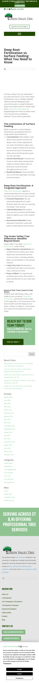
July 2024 (7, 435)
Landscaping (8, 463)
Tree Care (7, 476)
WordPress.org (9, 500)
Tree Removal (8, 479)
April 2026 (7, 407)
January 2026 (8, 416)
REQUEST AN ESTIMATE (19, 27)
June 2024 (7, 439)
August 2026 (8, 397)
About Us (5, 594)
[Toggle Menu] (19, 34)
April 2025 (7, 423)
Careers (4, 616)
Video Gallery (6, 613)
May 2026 (7, 403)
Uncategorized (9, 482)
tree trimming (22, 566)
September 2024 (9, 429)
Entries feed (8, 494)
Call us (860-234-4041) (13, 632)
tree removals (20, 557)
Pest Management (10, 470)
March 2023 (8, 451)
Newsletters (8, 466)
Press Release (8, 473)
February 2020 (9, 455)
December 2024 (9, 426)
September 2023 (9, 442)
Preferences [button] (7, 663)
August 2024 (8, 432)
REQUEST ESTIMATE (11, 638)
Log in (6, 491)
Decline (19, 674)
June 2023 (7, 448)
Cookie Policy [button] (21, 659)
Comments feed (9, 497)
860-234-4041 (18, 9)
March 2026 (8, 410)
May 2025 (7, 419)
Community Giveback (9, 609)
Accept (19, 669)
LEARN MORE (19, 6)
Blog (3, 620)
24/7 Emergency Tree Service (12, 602)
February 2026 (9, 413)
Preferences (19, 678)
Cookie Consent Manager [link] (10, 646)
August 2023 (8, 445)
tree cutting (13, 566)
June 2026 (7, 400)
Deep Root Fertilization (18, 109)
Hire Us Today (12, 342)
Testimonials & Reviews (10, 605)
